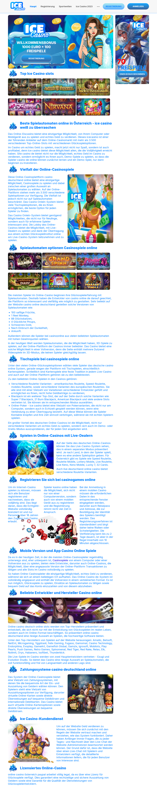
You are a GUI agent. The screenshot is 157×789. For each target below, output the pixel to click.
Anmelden (138, 6)
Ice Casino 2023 (84, 6)
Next (108, 41)
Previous (13, 41)
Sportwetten (65, 6)
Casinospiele (60, 560)
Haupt (33, 6)
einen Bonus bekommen (132, 74)
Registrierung (48, 6)
